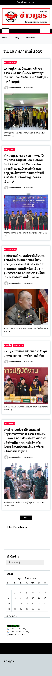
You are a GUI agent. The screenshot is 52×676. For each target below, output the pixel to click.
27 (33, 609)
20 (33, 603)
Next (26, 517)
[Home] (5, 31)
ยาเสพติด (7, 345)
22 (45, 603)
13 (33, 598)
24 (15, 609)
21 (39, 603)
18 (21, 603)
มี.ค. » (14, 616)
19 (27, 603)
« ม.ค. (8, 616)
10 (15, 598)
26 (27, 609)
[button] (42, 31)
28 (39, 609)
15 (45, 598)
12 (27, 598)
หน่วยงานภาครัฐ (10, 63)
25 (21, 609)
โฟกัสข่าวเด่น (9, 424)
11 (21, 598)
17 (15, 603)
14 (39, 598)
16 (9, 603)
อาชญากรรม (9, 150)
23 (8, 609)
